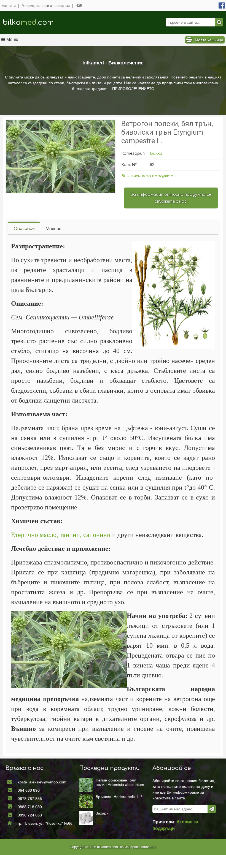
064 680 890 (29, 790)
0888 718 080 (30, 807)
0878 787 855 (30, 798)
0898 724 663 (30, 815)
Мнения (53, 229)
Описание (24, 229)
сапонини (97, 534)
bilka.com (28, 22)
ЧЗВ (79, 6)
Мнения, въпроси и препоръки (46, 6)
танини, (71, 534)
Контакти (8, 6)
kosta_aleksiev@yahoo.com (42, 782)
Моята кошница (209, 40)
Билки (156, 153)
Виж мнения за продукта (147, 176)
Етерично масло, (34, 534)
